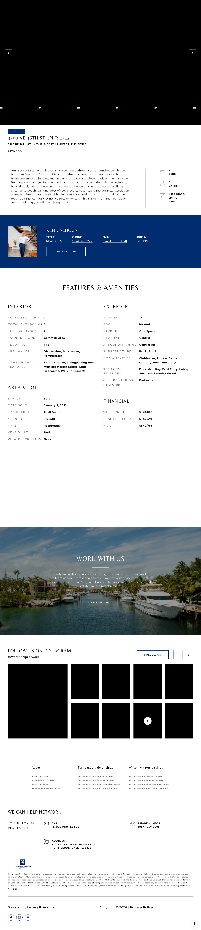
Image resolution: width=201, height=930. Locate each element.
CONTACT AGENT (66, 251)
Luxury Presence (41, 907)
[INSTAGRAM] (19, 917)
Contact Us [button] (100, 602)
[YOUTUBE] (28, 917)
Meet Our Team (40, 776)
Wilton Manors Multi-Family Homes (148, 788)
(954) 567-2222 (82, 241)
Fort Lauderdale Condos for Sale (96, 780)
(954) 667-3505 (149, 826)
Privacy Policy (141, 907)
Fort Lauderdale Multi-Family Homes (98, 788)
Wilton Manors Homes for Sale (146, 776)
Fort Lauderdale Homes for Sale (95, 776)
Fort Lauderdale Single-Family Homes (99, 784)
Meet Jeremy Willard (43, 780)
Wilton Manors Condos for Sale (146, 780)
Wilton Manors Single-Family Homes (149, 784)
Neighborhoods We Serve (46, 788)
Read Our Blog (40, 784)
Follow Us (152, 654)
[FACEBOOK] (11, 917)
